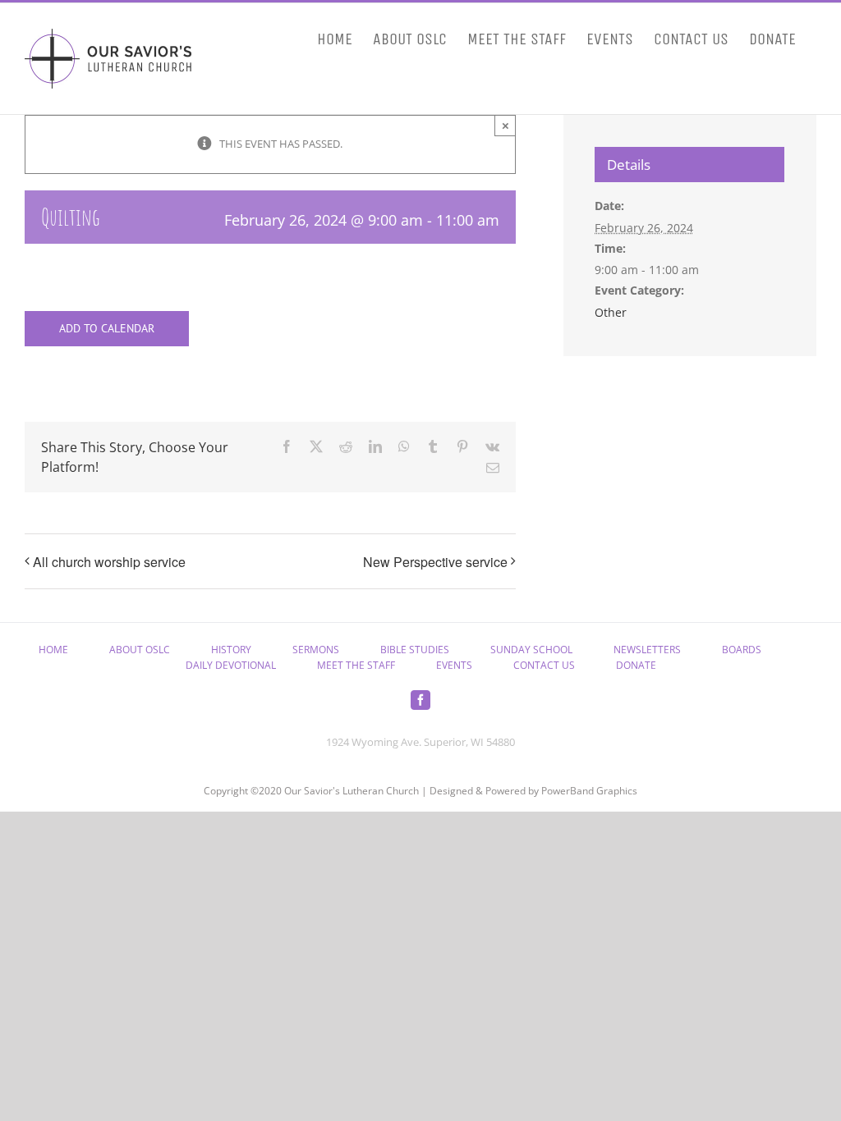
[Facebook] (420, 700)
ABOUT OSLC (139, 650)
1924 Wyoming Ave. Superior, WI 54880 (420, 741)
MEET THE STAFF (356, 665)
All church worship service (109, 561)
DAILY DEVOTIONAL (231, 665)
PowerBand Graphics (589, 791)
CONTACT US (544, 665)
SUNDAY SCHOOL (531, 650)
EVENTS (454, 665)
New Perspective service (435, 561)
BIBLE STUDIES (414, 650)
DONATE (636, 665)
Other (611, 312)
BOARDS (741, 650)
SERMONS (315, 650)
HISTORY (231, 650)
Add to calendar (106, 329)
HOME (53, 650)
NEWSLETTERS (647, 650)
